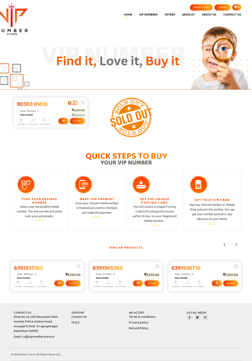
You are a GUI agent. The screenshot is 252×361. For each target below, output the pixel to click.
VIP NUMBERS (148, 14)
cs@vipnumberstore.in (38, 336)
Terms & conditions (142, 316)
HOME (128, 14)
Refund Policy (138, 328)
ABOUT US (209, 14)
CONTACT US (232, 14)
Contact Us (79, 316)
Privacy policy (138, 322)
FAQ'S (75, 322)
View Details (26, 115)
